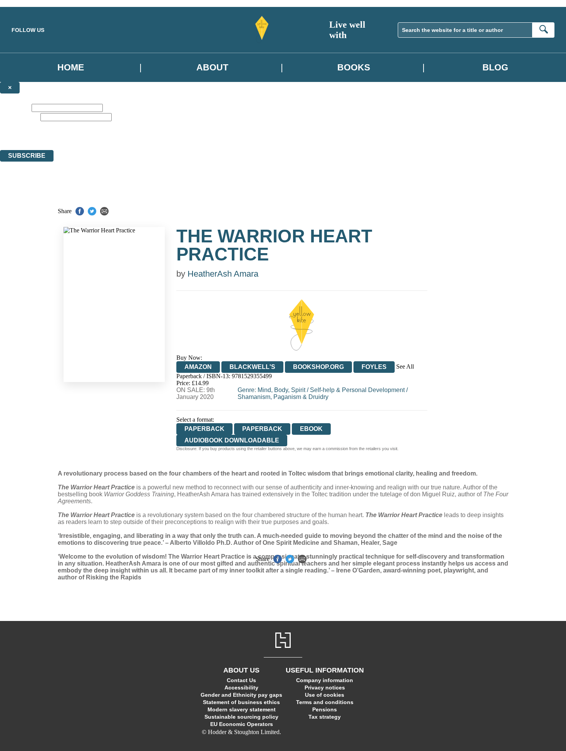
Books (353, 67)
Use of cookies (324, 695)
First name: (15, 107)
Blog (495, 67)
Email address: (19, 116)
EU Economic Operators (241, 724)
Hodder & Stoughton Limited (76, 140)
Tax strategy (324, 717)
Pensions (324, 709)
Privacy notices (325, 687)
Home (70, 67)
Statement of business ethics (241, 702)
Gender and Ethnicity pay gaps (241, 695)
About (212, 67)
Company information (324, 680)
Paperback (262, 429)
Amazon (198, 367)
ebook (311, 429)
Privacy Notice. (241, 140)
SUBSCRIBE (26, 155)
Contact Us (241, 680)
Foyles (374, 367)
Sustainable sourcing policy (241, 717)
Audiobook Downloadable (231, 440)
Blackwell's (252, 367)
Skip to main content (25, 3)
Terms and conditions (324, 702)
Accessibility (241, 687)
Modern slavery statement (242, 709)
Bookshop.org (318, 367)
